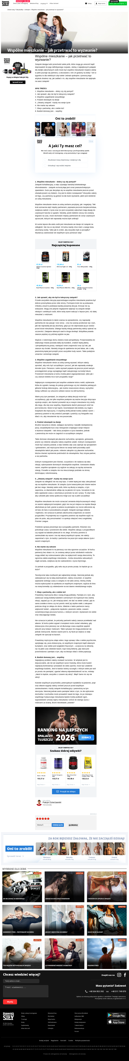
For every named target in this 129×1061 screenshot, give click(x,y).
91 (74, 1049)
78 (48, 1049)
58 (120, 1046)
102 (98, 1049)
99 (90, 1049)
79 (50, 1049)
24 (52, 1046)
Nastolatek (51, 1025)
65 (21, 1049)
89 (70, 1049)
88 (68, 1049)
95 (82, 1049)
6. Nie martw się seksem (45, 105)
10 (23, 1046)
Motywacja (78, 1019)
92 (76, 1049)
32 (68, 1046)
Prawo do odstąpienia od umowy (55, 1054)
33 (70, 1046)
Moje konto (51, 1019)
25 (54, 1046)
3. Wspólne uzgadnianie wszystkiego (50, 97)
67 (25, 1049)
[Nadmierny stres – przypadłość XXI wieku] (22, 920)
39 (82, 1046)
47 (98, 1046)
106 (109, 1049)
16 (35, 1046)
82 (56, 1049)
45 (94, 1046)
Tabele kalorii (79, 1025)
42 (88, 1046)
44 (92, 1046)
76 (44, 1049)
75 (42, 1049)
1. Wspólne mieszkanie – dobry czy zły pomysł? (54, 91)
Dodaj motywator (80, 1022)
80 (52, 1049)
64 (19, 1049)
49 (102, 1046)
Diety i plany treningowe (29, 1013)
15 (33, 1046)
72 (35, 1049)
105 (106, 1049)
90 (72, 1049)
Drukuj (74, 825)
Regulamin (54, 1040)
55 (114, 1046)
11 (25, 1046)
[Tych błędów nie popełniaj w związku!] (22, 953)
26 (56, 1046)
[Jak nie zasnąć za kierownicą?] (22, 886)
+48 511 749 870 (118, 991)
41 (86, 1046)
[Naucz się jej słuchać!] (107, 920)
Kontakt (63, 1040)
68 (27, 1049)
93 (78, 1049)
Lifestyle (50, 1028)
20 (44, 1046)
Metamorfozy (34, 3)
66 (23, 1049)
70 (31, 1049)
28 (60, 1046)
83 (58, 1049)
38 (80, 1046)
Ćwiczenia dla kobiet (81, 1013)
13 (29, 1046)
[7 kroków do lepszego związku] (107, 886)
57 (118, 1046)
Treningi (24, 1019)
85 (62, 1049)
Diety (22, 1022)
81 (54, 1049)
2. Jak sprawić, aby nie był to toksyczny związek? (55, 94)
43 (90, 1046)
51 (106, 1046)
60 (124, 1046)
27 (58, 1046)
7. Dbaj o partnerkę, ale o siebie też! (49, 108)
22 (48, 1046)
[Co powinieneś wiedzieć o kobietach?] (64, 953)
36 (76, 1046)
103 (101, 1049)
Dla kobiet (51, 1016)
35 (74, 1046)
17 (37, 1046)
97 (86, 1049)
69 (29, 1049)
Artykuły (43, 3)
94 (80, 1049)
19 (42, 1046)
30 (64, 1046)
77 (46, 1049)
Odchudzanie (52, 1022)
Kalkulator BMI (79, 1016)
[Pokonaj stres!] (107, 953)
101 (95, 1049)
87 (66, 1049)
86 (64, 1049)
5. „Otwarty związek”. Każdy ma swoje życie (52, 103)
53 (110, 1046)
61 (13, 1049)
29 (62, 1046)
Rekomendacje (79, 1028)
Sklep (23, 1016)
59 (122, 1046)
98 (88, 1049)
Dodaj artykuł (44, 1040)
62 (15, 1049)
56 (116, 1046)
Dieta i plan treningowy (21, 3)
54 (112, 1046)
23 (50, 1046)
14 (31, 1046)
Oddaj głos (58, 825)
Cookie (70, 1040)
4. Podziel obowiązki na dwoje (47, 100)
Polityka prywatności (82, 1040)
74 (40, 1049)
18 (40, 1046)
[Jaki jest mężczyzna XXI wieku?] (64, 920)
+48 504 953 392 (96, 991)
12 (27, 1046)
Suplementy (25, 1025)
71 (33, 1049)
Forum (77, 1031)
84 (60, 1049)
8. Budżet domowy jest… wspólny (48, 111)
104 (104, 1049)
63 (17, 1049)
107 (112, 1049)
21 (46, 1046)
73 (37, 1049)
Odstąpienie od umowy (77, 1054)
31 (66, 1046)
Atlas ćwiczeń (54, 3)
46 (96, 1046)
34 (72, 1046)
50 (104, 1046)
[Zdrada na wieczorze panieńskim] (64, 886)
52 (108, 1046)
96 (84, 1049)
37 (78, 1046)
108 (115, 1049)
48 (100, 1046)
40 (84, 1046)
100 (92, 1049)
